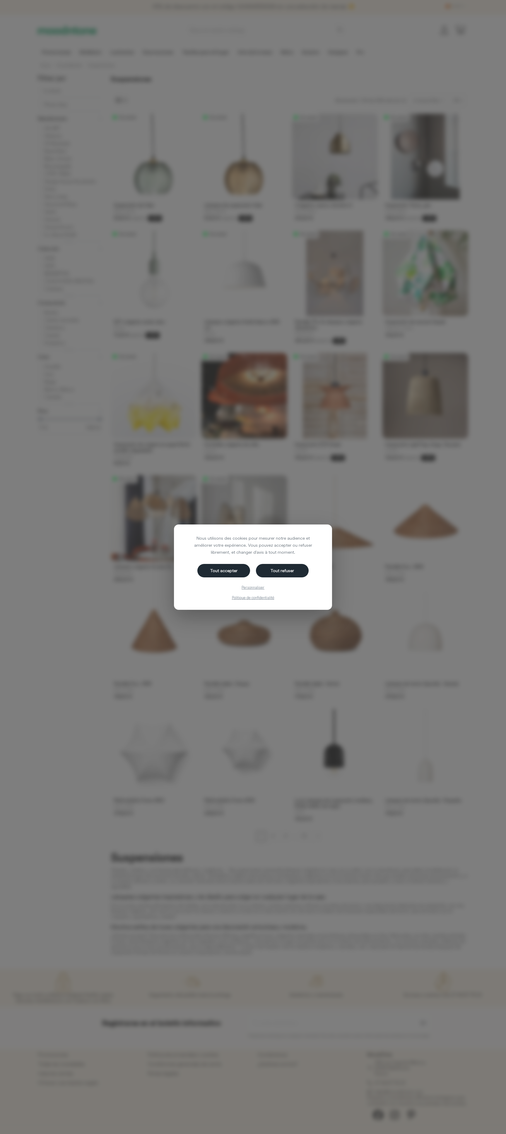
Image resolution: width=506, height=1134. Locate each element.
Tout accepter (223, 570)
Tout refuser (282, 570)
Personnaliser (253, 587)
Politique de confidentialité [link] (253, 597)
